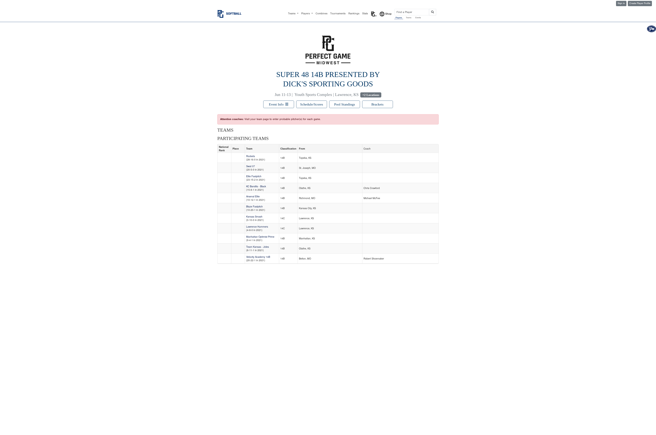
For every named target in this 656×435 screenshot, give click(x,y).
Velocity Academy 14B (258, 256)
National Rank (224, 148)
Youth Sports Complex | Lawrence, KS (327, 94)
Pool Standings (344, 104)
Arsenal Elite (253, 196)
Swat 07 (250, 166)
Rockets (250, 156)
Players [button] (306, 13)
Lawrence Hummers (257, 226)
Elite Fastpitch (253, 176)
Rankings (353, 13)
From (302, 148)
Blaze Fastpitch (254, 206)
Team (249, 148)
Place (236, 148)
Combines (321, 13)
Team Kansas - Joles (257, 246)
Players (398, 17)
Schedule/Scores (311, 104)
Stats (365, 13)
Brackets (377, 104)
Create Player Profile (639, 3)
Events (418, 17)
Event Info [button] (277, 104)
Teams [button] (292, 13)
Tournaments (338, 13)
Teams (408, 17)
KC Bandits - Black (256, 186)
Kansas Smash (254, 216)
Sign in (621, 3)
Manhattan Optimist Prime (260, 236)
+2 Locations (370, 95)
